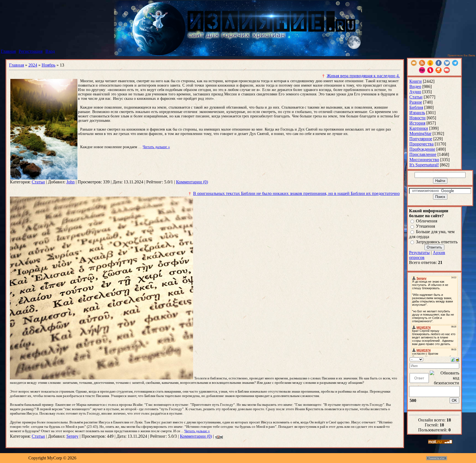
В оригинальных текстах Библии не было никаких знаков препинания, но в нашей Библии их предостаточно (296, 193)
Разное (415, 102)
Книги (415, 81)
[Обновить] (453, 359)
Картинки (418, 128)
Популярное (420, 138)
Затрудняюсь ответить (437, 241)
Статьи (38, 182)
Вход (50, 51)
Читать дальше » (156, 147)
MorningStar (420, 133)
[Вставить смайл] (457, 359)
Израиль (417, 112)
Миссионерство (424, 159)
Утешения (425, 226)
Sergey (72, 436)
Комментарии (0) (192, 182)
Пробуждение (422, 149)
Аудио (415, 91)
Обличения (426, 221)
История (417, 123)
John (70, 182)
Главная (8, 51)
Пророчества (421, 144)
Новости (417, 117)
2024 (32, 65)
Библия (416, 107)
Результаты (419, 252)
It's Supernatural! (424, 164)
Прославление (422, 154)
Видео (415, 86)
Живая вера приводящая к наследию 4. (363, 75)
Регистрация (30, 51)
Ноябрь (48, 65)
